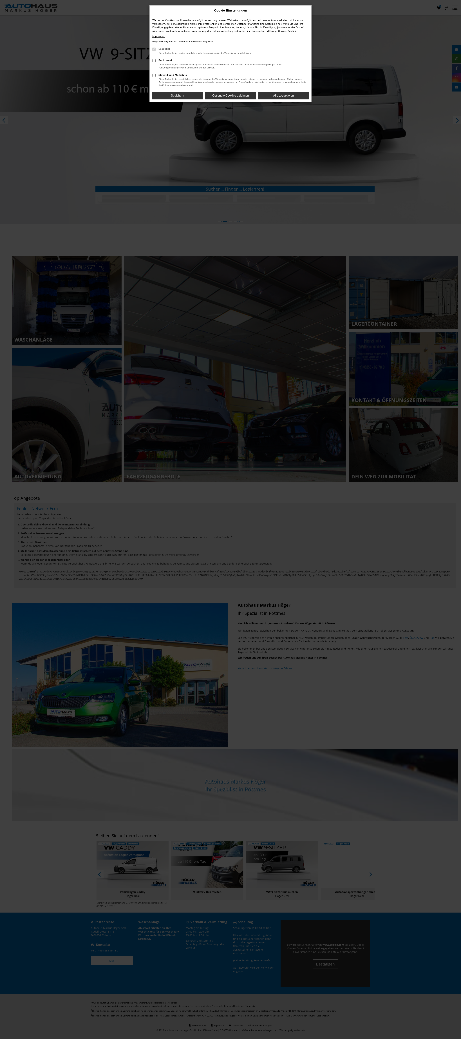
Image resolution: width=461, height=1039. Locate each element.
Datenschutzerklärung (264, 31)
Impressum (158, 36)
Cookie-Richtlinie (287, 31)
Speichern (177, 95)
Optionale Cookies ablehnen (230, 95)
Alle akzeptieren (283, 95)
